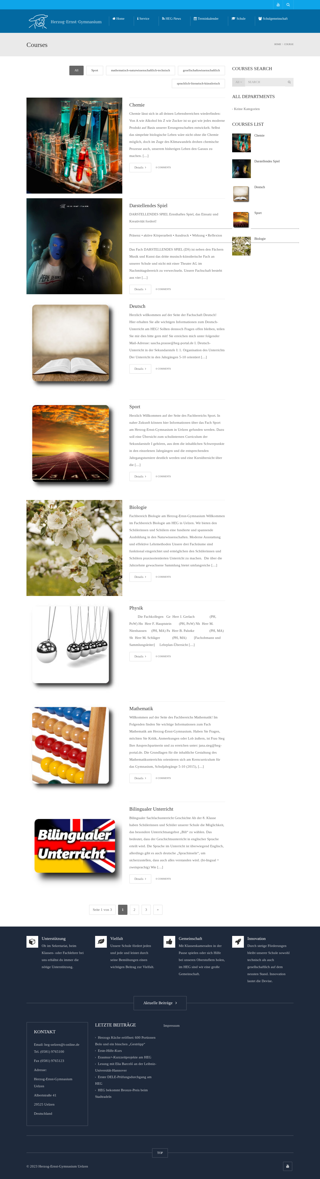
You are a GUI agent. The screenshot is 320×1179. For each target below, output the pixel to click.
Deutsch (137, 306)
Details (139, 167)
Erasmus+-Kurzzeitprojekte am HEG (124, 1057)
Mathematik (141, 708)
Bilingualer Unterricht (151, 809)
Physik (136, 608)
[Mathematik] (74, 749)
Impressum (172, 1025)
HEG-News (173, 18)
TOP (160, 1153)
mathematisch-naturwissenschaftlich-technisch (140, 70)
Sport (94, 70)
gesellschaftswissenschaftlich (201, 70)
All (76, 70)
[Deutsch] (74, 347)
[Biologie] (74, 548)
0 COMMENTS (163, 167)
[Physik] (74, 649)
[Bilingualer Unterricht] (74, 850)
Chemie (137, 105)
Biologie (138, 507)
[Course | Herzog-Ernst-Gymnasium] (65, 21)
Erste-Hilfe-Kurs (110, 1051)
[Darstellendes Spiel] (74, 246)
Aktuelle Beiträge (159, 1003)
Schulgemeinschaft (275, 18)
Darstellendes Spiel (148, 205)
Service (143, 18)
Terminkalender (208, 18)
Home (119, 18)
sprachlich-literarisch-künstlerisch (198, 83)
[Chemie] (74, 146)
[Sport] (74, 447)
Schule (241, 18)
